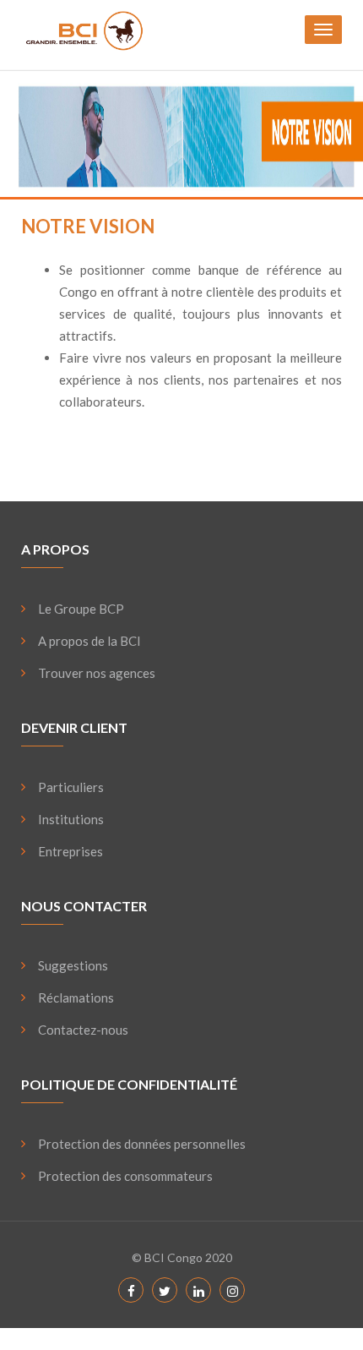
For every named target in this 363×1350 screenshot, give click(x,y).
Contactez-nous (83, 1029)
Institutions (71, 819)
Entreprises (70, 851)
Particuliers (71, 787)
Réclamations (76, 997)
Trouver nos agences (96, 672)
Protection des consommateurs (125, 1175)
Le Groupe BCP (81, 608)
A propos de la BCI (89, 640)
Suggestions (73, 965)
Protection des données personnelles (142, 1143)
